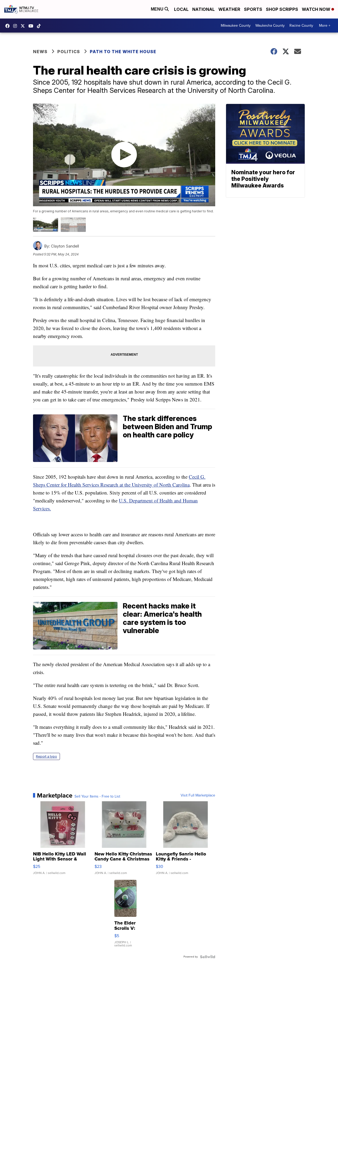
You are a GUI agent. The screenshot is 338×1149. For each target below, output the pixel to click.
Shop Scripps (282, 9)
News (40, 51)
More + (324, 25)
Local (181, 9)
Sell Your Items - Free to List (97, 796)
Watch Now (316, 9)
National (203, 9)
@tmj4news (40, 26)
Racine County (301, 25)
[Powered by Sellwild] (207, 957)
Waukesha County (270, 25)
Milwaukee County (236, 25)
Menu (158, 9)
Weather (229, 9)
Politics (68, 51)
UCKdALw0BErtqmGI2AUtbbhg (32, 26)
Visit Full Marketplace (198, 795)
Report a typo (46, 756)
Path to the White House (123, 51)
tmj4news (16, 26)
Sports (253, 9)
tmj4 (8, 26)
